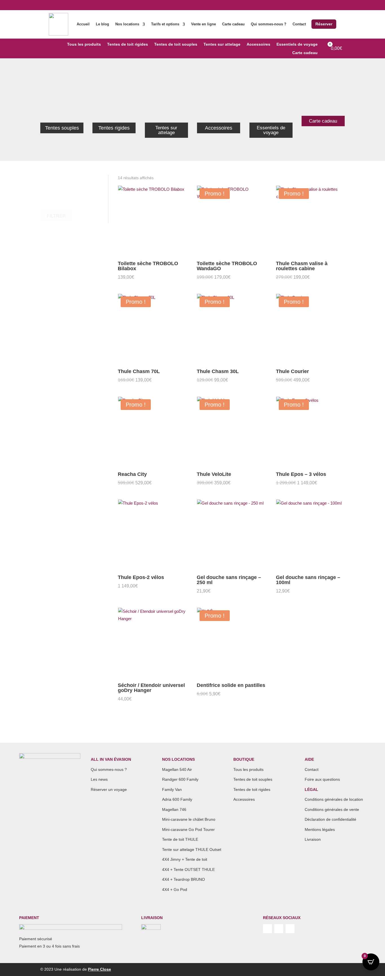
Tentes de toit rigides (127, 44)
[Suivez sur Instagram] (278, 928)
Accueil (83, 24)
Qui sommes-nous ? (268, 24)
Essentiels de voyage (297, 44)
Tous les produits (84, 44)
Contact (299, 24)
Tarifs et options (165, 24)
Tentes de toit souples (175, 44)
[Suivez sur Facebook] (290, 928)
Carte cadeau (233, 24)
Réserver (323, 24)
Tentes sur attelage (221, 44)
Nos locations (127, 24)
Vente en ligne (203, 24)
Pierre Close (99, 969)
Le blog (102, 24)
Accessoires (258, 44)
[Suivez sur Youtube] (267, 928)
